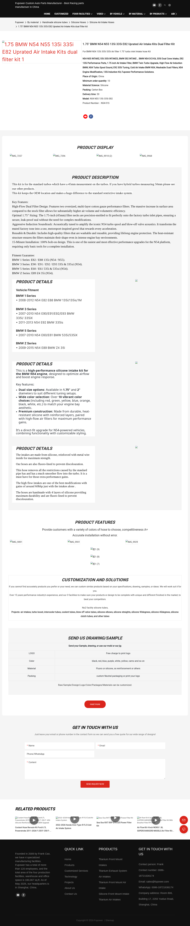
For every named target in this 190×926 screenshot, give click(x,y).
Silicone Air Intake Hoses (102, 22)
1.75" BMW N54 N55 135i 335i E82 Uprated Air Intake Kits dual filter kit (53, 26)
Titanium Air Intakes (110, 899)
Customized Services (76, 870)
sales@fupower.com (157, 881)
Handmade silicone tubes (55, 22)
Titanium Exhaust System (113, 870)
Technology (71, 876)
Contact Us (71, 893)
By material (33, 22)
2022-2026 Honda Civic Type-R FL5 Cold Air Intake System (73, 827)
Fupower (19, 22)
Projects (69, 882)
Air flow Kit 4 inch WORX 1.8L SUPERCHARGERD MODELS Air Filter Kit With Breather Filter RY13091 (154, 829)
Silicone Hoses (78, 22)
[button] (176, 14)
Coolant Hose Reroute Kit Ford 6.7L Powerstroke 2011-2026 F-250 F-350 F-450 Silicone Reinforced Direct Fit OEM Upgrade (32, 829)
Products (69, 865)
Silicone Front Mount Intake (114, 893)
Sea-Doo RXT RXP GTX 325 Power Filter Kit (114, 824)
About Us (70, 888)
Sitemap (110, 920)
